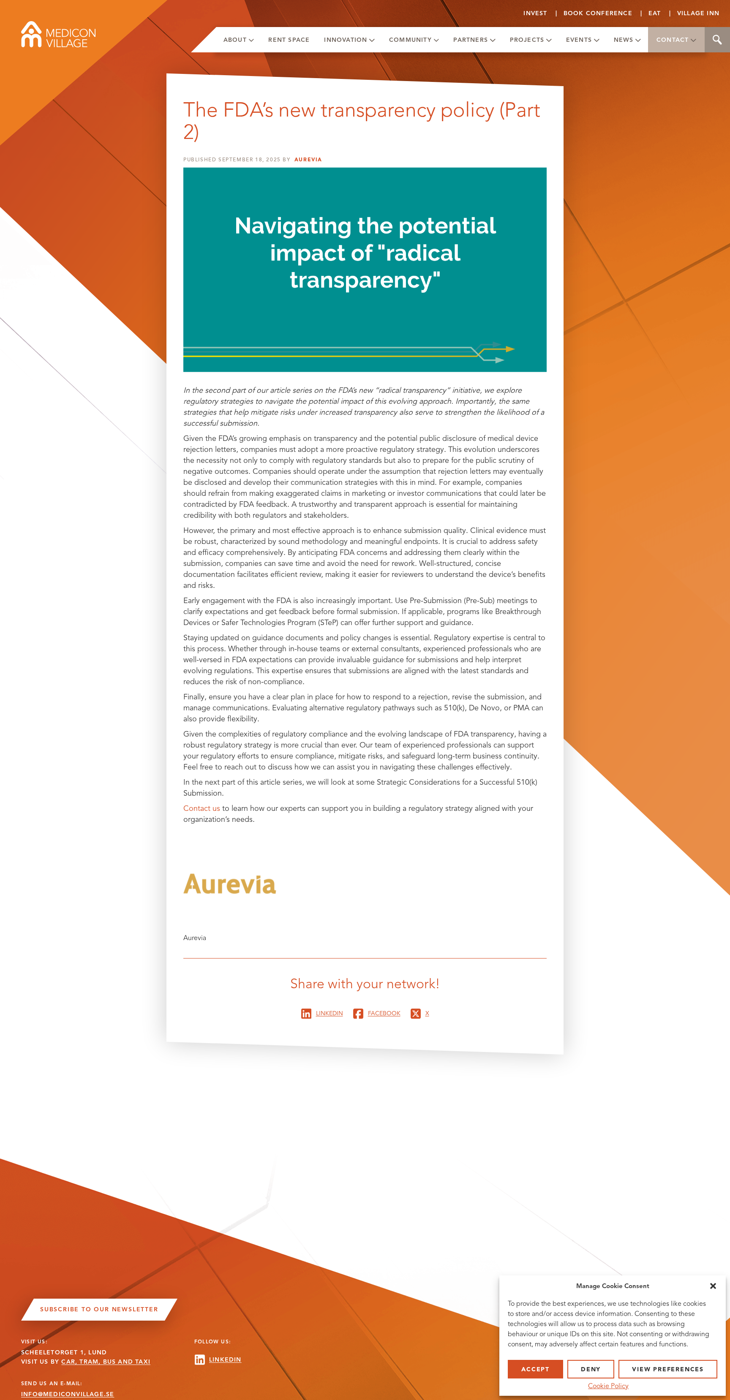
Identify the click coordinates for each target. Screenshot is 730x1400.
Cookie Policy (608, 1386)
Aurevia (308, 160)
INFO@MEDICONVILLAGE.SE (67, 1394)
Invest (535, 13)
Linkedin (329, 1013)
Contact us (201, 808)
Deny (591, 1369)
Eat (654, 13)
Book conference (598, 13)
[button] (713, 1286)
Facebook (384, 1013)
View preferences (668, 1369)
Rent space (289, 39)
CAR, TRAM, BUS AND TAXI (105, 1361)
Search (717, 39)
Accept (535, 1369)
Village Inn (698, 13)
